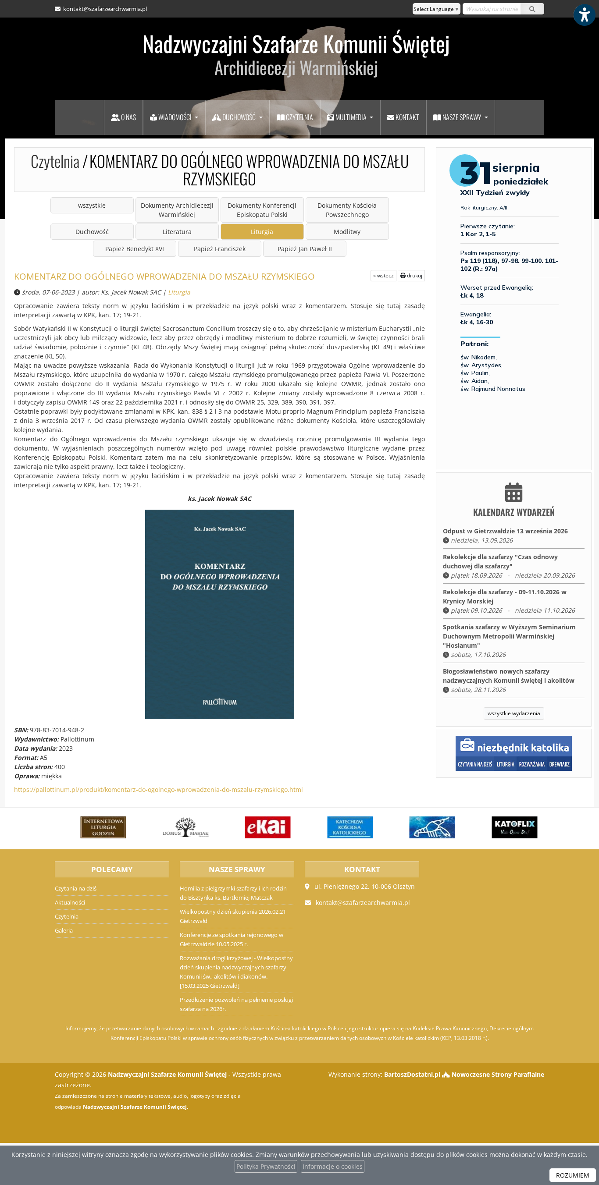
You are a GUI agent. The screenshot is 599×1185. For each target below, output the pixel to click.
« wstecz (383, 275)
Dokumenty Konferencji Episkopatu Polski (262, 210)
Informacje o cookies (333, 1166)
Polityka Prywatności (266, 1166)
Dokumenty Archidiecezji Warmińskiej (177, 210)
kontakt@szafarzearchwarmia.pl (104, 9)
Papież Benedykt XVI (134, 249)
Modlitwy (347, 231)
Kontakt (406, 117)
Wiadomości (175, 117)
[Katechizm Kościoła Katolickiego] (327, 827)
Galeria (64, 930)
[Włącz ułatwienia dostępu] (584, 14)
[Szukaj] (532, 8)
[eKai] (245, 827)
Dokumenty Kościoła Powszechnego (347, 210)
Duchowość (239, 117)
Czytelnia (299, 117)
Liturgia (262, 231)
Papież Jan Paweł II (305, 249)
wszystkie (92, 205)
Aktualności (70, 902)
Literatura (177, 231)
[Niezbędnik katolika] (514, 753)
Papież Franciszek (220, 249)
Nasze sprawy (462, 117)
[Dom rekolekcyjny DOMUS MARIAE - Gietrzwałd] (162, 827)
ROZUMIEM (572, 1175)
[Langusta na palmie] (409, 827)
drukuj (414, 275)
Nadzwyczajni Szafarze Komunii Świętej (296, 53)
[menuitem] (123, 117)
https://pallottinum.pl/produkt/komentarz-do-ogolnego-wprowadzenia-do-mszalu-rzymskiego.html (158, 789)
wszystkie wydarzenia (514, 713)
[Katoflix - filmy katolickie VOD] (492, 827)
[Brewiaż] (80, 827)
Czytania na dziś (75, 888)
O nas (128, 117)
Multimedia (351, 117)
